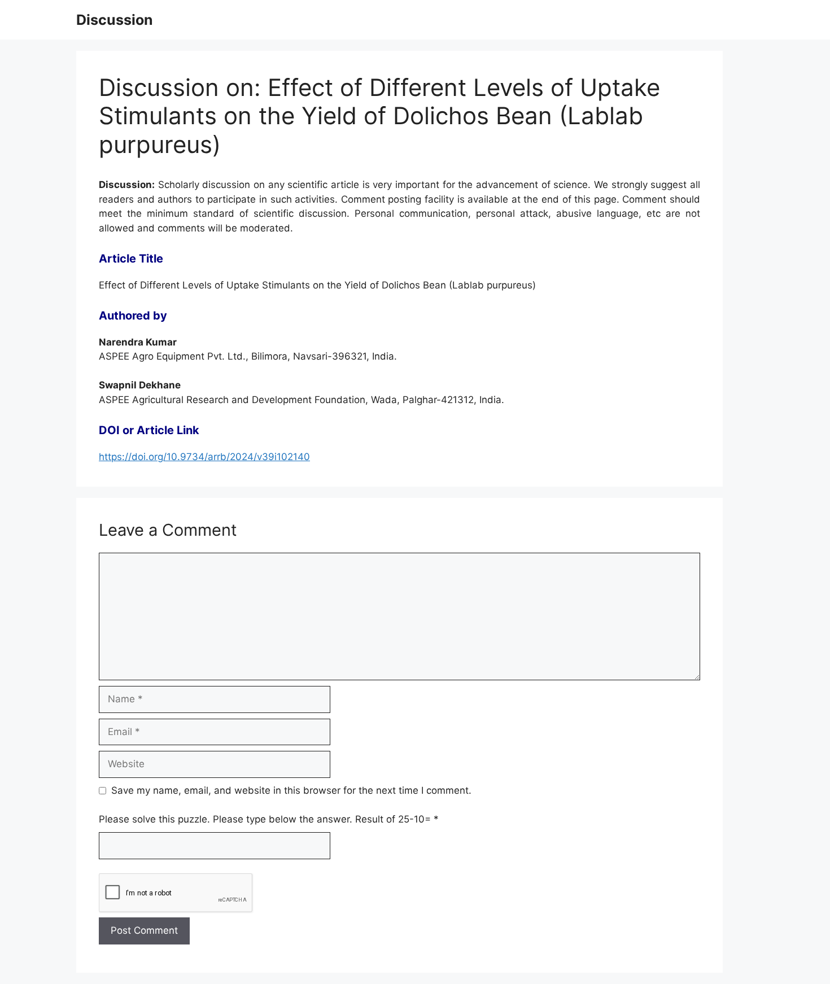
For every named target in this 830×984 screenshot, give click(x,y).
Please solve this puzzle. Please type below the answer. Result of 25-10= (269, 819)
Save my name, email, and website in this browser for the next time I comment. (291, 790)
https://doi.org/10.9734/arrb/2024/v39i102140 (204, 456)
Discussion (114, 19)
